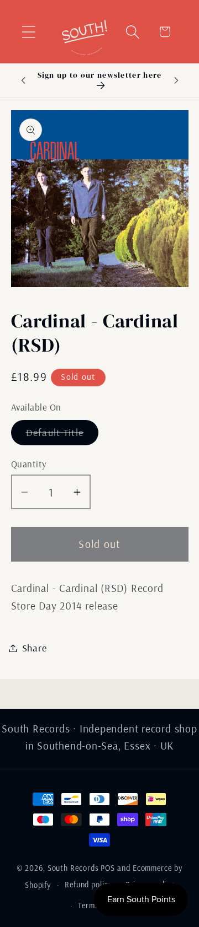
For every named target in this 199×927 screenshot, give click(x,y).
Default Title (62, 435)
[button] (28, 31)
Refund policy (88, 885)
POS (108, 868)
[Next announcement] (176, 80)
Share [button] (34, 648)
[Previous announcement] (23, 80)
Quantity (29, 464)
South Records (73, 868)
